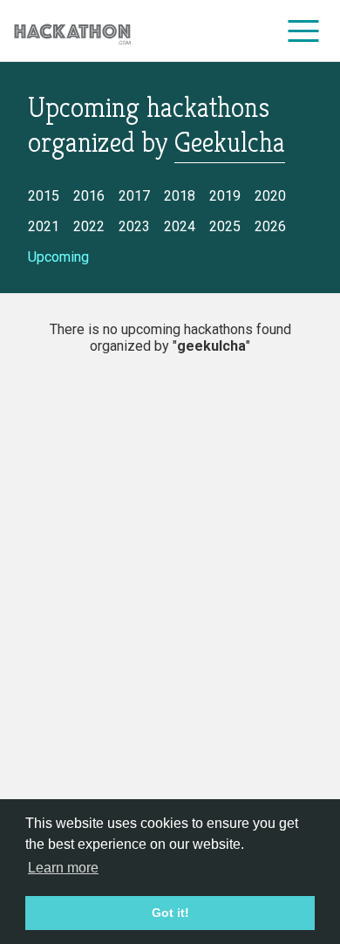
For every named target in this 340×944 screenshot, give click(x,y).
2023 (134, 226)
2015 (43, 196)
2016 (89, 196)
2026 (270, 226)
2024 (179, 226)
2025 (225, 226)
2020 (270, 196)
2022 (89, 226)
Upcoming (58, 257)
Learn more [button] (63, 867)
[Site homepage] (72, 31)
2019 (225, 196)
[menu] (304, 30)
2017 (134, 196)
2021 (43, 226)
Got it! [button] (170, 913)
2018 (179, 196)
